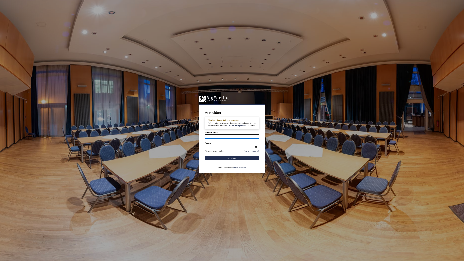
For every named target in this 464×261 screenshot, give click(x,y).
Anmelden (232, 158)
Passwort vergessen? (251, 151)
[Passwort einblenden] (256, 147)
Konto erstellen (239, 167)
